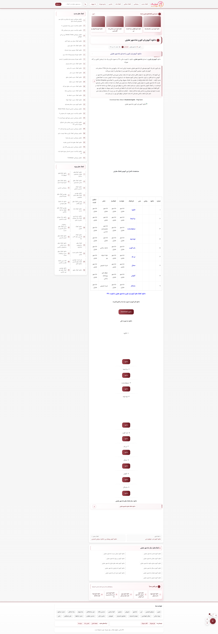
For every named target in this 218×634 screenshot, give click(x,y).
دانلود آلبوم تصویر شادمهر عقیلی (152, 578)
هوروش (111, 616)
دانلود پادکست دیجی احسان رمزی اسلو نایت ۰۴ (70, 152)
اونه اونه (132, 239)
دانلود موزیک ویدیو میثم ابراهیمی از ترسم (70, 59)
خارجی (110, 4)
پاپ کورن (132, 248)
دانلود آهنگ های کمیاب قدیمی (62, 237)
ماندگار (133, 286)
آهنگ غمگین (127, 4)
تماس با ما (86, 623)
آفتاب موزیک (144, 623)
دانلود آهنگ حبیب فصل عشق (74, 77)
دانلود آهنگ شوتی (79, 228)
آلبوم (93, 14)
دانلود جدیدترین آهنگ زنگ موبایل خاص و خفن (77, 218)
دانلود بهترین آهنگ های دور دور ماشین (62, 270)
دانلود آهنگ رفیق (77, 270)
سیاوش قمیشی (150, 612)
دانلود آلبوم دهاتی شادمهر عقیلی (152, 559)
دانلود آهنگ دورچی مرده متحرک (73, 50)
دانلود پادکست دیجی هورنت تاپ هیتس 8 (70, 113)
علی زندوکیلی (67, 616)
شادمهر (135, 612)
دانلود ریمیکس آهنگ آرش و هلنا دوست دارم (70, 133)
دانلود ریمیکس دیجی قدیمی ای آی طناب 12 (70, 129)
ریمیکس (136, 4)
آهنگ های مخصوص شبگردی (79, 245)
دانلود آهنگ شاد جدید (77, 210)
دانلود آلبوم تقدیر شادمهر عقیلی (152, 554)
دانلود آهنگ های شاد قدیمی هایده (72, 142)
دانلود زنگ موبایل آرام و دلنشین (61, 218)
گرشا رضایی (111, 612)
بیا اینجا (132, 219)
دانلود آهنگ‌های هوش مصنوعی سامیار (77, 174)
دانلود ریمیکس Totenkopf (74, 158)
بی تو (133, 257)
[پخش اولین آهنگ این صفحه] (213, 621)
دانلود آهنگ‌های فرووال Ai (62, 174)
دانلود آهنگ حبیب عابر (76, 73)
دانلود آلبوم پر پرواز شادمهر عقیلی (116, 559)
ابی (141, 612)
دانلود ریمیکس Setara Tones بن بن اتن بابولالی (71, 36)
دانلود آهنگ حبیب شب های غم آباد (72, 86)
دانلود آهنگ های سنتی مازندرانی (77, 182)
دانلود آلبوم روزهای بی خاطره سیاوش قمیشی (104, 539)
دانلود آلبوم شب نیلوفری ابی (153, 539)
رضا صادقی (71, 612)
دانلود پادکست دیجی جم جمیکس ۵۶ (72, 30)
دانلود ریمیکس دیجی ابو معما (74, 138)
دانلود (126, 362)
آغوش (133, 276)
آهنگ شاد (118, 4)
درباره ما (80, 623)
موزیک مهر (157, 4)
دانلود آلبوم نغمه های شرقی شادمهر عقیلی (113, 563)
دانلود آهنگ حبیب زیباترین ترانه (73, 91)
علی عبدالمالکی (91, 612)
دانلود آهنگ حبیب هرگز (75, 82)
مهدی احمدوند (134, 616)
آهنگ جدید (145, 4)
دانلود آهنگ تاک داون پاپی (75, 46)
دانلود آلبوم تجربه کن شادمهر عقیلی (115, 573)
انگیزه (133, 210)
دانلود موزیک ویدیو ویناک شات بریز (72, 55)
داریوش (127, 612)
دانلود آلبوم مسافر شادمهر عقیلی (152, 568)
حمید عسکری (61, 612)
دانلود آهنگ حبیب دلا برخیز (74, 68)
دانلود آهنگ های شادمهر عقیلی (127, 506)
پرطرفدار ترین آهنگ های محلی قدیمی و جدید (62, 228)
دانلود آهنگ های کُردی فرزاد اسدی (62, 182)
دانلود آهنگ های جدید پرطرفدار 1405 (62, 253)
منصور (120, 612)
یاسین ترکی (101, 616)
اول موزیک (152, 623)
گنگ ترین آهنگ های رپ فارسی (62, 262)
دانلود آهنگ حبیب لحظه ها (74, 95)
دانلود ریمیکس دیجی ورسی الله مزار (72, 147)
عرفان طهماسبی (146, 616)
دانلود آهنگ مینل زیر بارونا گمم (73, 41)
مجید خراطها (78, 616)
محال (133, 265)
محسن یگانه (101, 612)
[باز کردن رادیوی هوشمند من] (207, 623)
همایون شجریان (121, 616)
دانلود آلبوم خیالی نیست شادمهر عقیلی (114, 554)
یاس (59, 616)
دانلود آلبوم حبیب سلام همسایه (73, 104)
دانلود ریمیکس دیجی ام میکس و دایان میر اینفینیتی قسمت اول (70, 20)
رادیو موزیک (102, 4)
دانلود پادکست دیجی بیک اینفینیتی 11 (71, 26)
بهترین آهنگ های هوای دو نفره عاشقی (61, 210)
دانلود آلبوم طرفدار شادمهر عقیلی (152, 573)
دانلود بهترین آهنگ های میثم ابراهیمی (77, 195)
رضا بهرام (80, 612)
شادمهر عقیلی (133, 47)
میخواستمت (131, 229)
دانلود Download (126, 312)
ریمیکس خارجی (62, 188)
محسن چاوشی (90, 616)
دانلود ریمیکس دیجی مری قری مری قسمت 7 (70, 118)
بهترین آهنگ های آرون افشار (77, 203)
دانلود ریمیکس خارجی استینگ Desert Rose (70, 109)
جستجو (58, 4)
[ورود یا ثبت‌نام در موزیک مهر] (207, 619)
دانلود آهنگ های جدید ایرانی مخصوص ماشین (61, 245)
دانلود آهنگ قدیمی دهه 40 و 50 (77, 237)
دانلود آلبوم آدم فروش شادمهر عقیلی (115, 568)
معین (158, 612)
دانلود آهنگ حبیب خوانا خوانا (74, 100)
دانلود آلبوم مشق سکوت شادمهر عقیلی (150, 563)
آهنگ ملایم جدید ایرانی (77, 253)
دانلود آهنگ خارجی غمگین (78, 188)
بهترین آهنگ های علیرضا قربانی (61, 195)
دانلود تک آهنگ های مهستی (62, 203)
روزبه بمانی (157, 616)
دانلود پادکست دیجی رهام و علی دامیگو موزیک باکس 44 (71, 123)
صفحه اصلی (94, 623)
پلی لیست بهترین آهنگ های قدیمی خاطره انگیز (77, 262)
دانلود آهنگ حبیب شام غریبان (74, 64)
